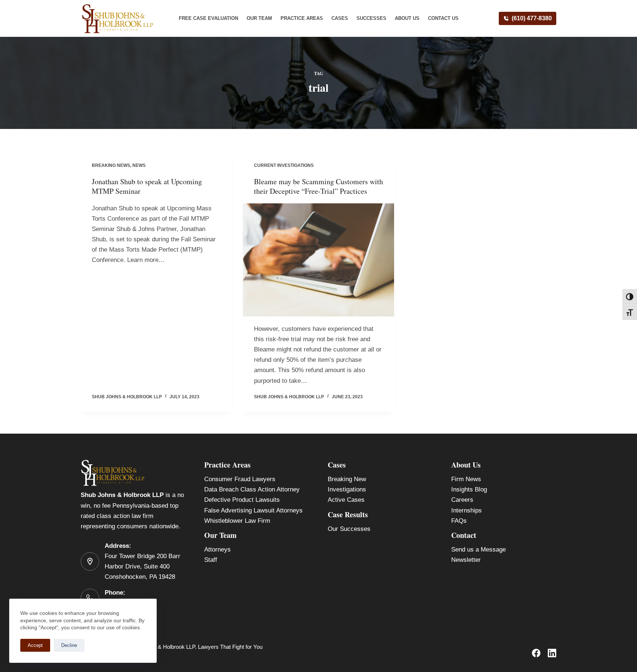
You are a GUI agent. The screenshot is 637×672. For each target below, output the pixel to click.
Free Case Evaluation (208, 18)
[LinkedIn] (552, 653)
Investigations (347, 489)
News (139, 165)
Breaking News (111, 165)
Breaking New (347, 479)
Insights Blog (469, 489)
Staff (210, 559)
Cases (339, 18)
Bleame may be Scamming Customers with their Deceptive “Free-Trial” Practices (318, 186)
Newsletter (466, 559)
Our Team (259, 18)
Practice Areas (302, 18)
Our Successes (349, 528)
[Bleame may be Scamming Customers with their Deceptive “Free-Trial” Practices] (318, 260)
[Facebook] (536, 653)
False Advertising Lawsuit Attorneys (253, 510)
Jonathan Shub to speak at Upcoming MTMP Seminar (147, 186)
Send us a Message (478, 549)
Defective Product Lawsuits (242, 499)
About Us (407, 18)
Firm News (466, 479)
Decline (69, 645)
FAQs (459, 520)
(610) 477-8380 (532, 18)
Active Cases (346, 499)
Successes (371, 18)
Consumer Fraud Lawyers (239, 479)
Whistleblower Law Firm (237, 520)
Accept (35, 645)
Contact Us (443, 18)
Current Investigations (284, 165)
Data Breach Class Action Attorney (252, 489)
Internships (466, 510)
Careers (462, 499)
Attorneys (217, 549)
